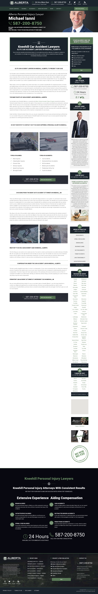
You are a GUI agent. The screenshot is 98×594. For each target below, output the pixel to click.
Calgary (75, 289)
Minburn (75, 319)
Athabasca (83, 279)
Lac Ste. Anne (84, 309)
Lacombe (75, 311)
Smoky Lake (84, 334)
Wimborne (75, 391)
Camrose (84, 289)
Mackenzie (83, 317)
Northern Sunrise (75, 323)
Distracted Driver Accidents (50, 161)
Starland (84, 342)
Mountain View (83, 319)
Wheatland (83, 358)
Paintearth (75, 326)
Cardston (75, 291)
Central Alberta (83, 291)
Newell (75, 321)
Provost (84, 330)
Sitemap (36, 590)
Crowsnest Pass (75, 296)
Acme (75, 378)
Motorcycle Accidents (48, 165)
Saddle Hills (75, 334)
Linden (75, 384)
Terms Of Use (18, 590)
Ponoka (75, 330)
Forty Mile (84, 303)
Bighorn (75, 285)
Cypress (84, 295)
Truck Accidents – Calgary (35, 578)
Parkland (84, 326)
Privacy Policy (7, 590)
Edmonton (83, 299)
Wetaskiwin (75, 358)
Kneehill (84, 307)
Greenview (83, 305)
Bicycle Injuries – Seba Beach (35, 568)
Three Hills (83, 387)
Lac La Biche (75, 309)
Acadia (75, 279)
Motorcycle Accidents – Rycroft (36, 566)
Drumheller (83, 380)
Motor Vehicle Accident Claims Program (45, 101)
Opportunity (84, 323)
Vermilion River (75, 351)
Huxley (83, 382)
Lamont (84, 311)
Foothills (75, 303)
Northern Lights (84, 321)
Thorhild (75, 348)
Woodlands (75, 362)
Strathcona (84, 344)
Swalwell (75, 387)
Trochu (83, 389)
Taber (84, 346)
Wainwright (75, 354)
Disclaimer (28, 590)
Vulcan (84, 350)
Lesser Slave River (84, 314)
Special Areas (75, 340)
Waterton (75, 356)
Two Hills (84, 348)
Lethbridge (75, 317)
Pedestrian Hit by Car (48, 168)
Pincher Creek (84, 328)
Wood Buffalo (84, 360)
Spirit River (83, 340)
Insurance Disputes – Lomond (35, 561)
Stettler (75, 344)
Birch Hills (84, 285)
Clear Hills (75, 293)
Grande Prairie (75, 305)
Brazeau (84, 287)
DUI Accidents (46, 163)
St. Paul (75, 342)
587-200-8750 (27, 23)
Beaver (75, 283)
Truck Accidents (46, 170)
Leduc (75, 313)
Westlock (84, 356)
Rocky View (84, 332)
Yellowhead (84, 362)
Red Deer (75, 332)
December (75, 299)
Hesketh (75, 382)
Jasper (75, 307)
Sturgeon (75, 346)
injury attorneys (59, 54)
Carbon (75, 380)
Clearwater (83, 293)
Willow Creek (75, 360)
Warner (84, 354)
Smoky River (75, 337)
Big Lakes (84, 283)
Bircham (84, 378)
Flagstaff (84, 301)
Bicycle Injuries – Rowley (34, 571)
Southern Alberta (84, 337)
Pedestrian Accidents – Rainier (36, 575)
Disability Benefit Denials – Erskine (37, 573)
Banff (75, 281)
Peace (75, 328)
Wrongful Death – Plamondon (35, 563)
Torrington (75, 389)
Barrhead (84, 281)
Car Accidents (46, 158)
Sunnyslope (84, 384)
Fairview (75, 301)
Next (81, 70)
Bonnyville (75, 287)
